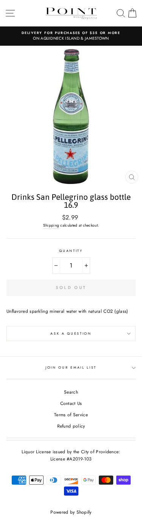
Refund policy (71, 426)
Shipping (51, 225)
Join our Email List (71, 367)
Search (71, 392)
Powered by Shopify (70, 512)
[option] (71, 36)
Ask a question (71, 333)
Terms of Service (71, 414)
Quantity (71, 250)
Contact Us (71, 403)
